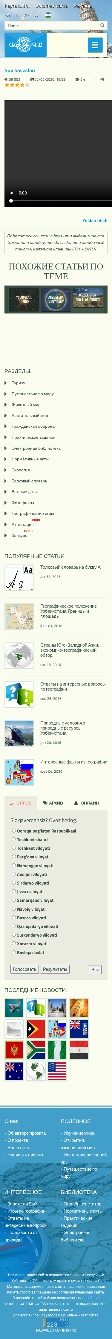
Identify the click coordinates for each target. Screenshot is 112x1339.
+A (7, 14)
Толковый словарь (29, 481)
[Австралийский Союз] (14, 1071)
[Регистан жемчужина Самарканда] (57, 1008)
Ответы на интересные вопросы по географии (73, 686)
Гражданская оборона (33, 426)
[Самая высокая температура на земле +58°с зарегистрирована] (14, 1029)
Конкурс (23, 535)
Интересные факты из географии (73, 761)
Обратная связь (51, 5)
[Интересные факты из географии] (57, 1029)
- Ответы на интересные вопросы (25, 1222)
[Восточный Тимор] (36, 1029)
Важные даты (25, 491)
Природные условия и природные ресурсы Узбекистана (62, 727)
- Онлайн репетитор (81, 1203)
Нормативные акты (30, 459)
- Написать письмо (23, 1154)
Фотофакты (23, 502)
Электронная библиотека (36, 448)
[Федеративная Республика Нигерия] (57, 1050)
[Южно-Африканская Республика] (36, 1050)
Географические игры (33, 513)
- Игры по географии (24, 1211)
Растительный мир (30, 415)
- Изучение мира (77, 1133)
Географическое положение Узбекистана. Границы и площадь (68, 611)
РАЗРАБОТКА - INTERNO (56, 1330)
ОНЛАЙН (89, 803)
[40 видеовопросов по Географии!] (36, 1008)
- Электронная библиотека (75, 1236)
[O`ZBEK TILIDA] (48, 14)
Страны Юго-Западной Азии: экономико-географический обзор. (69, 650)
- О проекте (16, 1140)
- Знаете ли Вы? (20, 1203)
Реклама (82, 5)
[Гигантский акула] (14, 1008)
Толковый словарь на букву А (70, 567)
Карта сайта (16, 5)
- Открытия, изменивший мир (78, 1144)
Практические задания (34, 437)
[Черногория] (14, 1050)
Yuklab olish (95, 220)
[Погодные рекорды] (79, 1008)
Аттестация (26, 524)
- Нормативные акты (82, 1211)
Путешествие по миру (33, 394)
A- (26, 14)
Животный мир (26, 404)
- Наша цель (17, 1147)
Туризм (19, 383)
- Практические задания (76, 1222)
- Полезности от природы (20, 1236)
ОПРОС (24, 803)
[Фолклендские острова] (79, 1029)
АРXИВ (55, 803)
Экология (21, 470)
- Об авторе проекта (25, 1133)
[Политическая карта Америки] (36, 1071)
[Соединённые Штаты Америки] (57, 1071)
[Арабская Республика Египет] (79, 1050)
